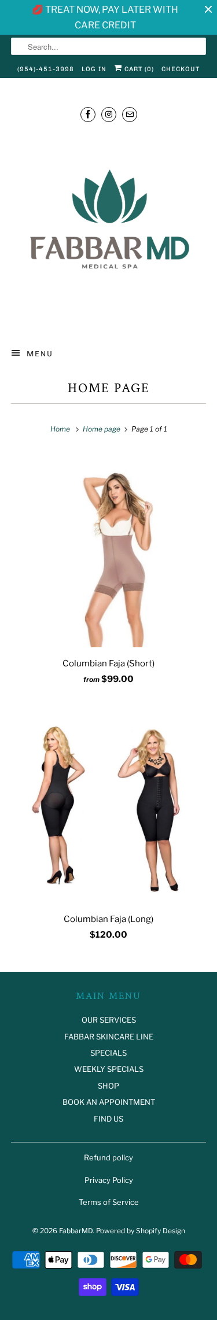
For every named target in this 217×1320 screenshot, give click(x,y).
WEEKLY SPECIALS (109, 1069)
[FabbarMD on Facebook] (87, 114)
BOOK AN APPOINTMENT (108, 1102)
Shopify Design (160, 1230)
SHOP (108, 1085)
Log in (94, 69)
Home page (109, 388)
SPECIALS (108, 1052)
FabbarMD (76, 1230)
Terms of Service (109, 1202)
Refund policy (108, 1157)
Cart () (138, 69)
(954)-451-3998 (45, 69)
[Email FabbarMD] (129, 114)
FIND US (108, 1118)
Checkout (180, 69)
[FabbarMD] (108, 230)
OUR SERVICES (109, 1019)
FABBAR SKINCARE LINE (108, 1036)
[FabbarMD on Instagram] (108, 114)
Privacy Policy (108, 1180)
